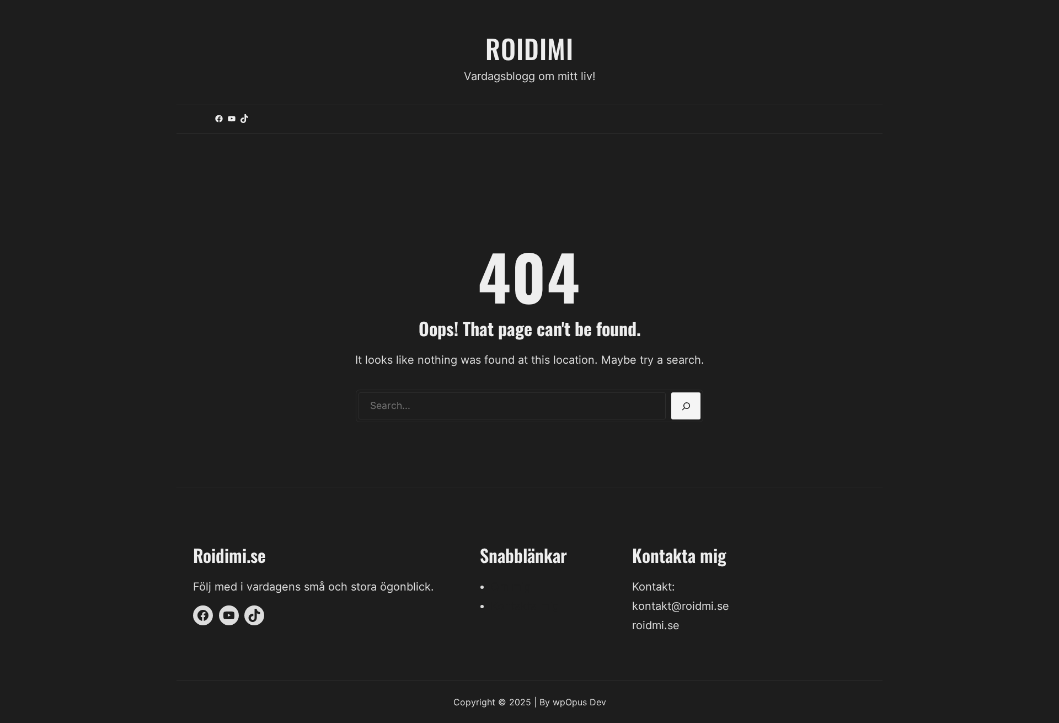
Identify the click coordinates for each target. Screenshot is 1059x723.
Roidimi (529, 48)
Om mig (511, 586)
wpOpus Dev (579, 702)
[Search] (685, 406)
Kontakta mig (525, 606)
